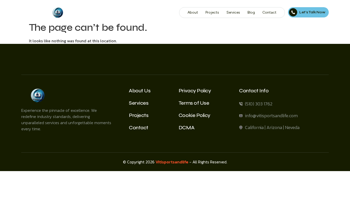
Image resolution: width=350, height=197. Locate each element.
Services (233, 12)
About (193, 12)
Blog (251, 12)
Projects (212, 12)
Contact (269, 12)
